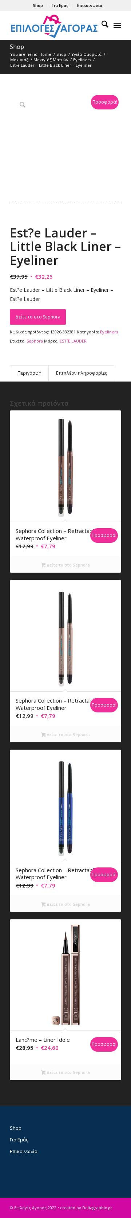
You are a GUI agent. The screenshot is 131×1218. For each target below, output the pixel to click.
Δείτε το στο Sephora (37, 317)
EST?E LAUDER (73, 341)
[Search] (101, 25)
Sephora (35, 341)
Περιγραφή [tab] (29, 373)
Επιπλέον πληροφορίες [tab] (81, 373)
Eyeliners (109, 332)
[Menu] (117, 25)
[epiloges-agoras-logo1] (54, 25)
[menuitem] (38, 5)
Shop (38, 5)
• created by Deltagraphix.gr (84, 1207)
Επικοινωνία (89, 5)
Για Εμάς (60, 5)
